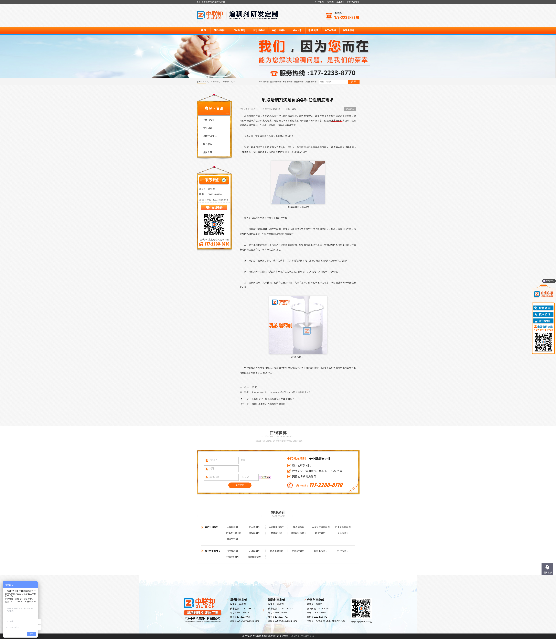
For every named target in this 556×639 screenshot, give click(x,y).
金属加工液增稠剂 (321, 527)
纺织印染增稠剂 (277, 527)
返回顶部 (547, 572)
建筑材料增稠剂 (299, 533)
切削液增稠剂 (311, 81)
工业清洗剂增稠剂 (232, 533)
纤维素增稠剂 (232, 556)
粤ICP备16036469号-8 (302, 636)
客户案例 (207, 144)
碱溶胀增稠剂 (321, 551)
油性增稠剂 (343, 551)
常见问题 (207, 128)
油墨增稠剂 (299, 81)
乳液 (254, 387)
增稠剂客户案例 (353, 2)
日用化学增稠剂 (343, 527)
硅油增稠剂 (254, 551)
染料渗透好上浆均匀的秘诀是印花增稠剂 (272, 399)
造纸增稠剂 (343, 533)
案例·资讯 (313, 30)
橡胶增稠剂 (254, 533)
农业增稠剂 (321, 533)
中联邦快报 (209, 120)
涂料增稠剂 (219, 30)
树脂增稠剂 (276, 533)
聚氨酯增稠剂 (254, 556)
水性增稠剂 (232, 551)
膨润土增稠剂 (276, 551)
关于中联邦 (319, 2)
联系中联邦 (348, 30)
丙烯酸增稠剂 (299, 551)
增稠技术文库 (229, 81)
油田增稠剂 (232, 539)
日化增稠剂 (239, 30)
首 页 (203, 30)
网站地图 (330, 2)
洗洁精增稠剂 (276, 81)
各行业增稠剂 (278, 30)
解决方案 (297, 30)
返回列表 (350, 109)
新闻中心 (217, 81)
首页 (208, 81)
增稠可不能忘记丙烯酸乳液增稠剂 (268, 404)
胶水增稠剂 (259, 30)
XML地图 (340, 2)
